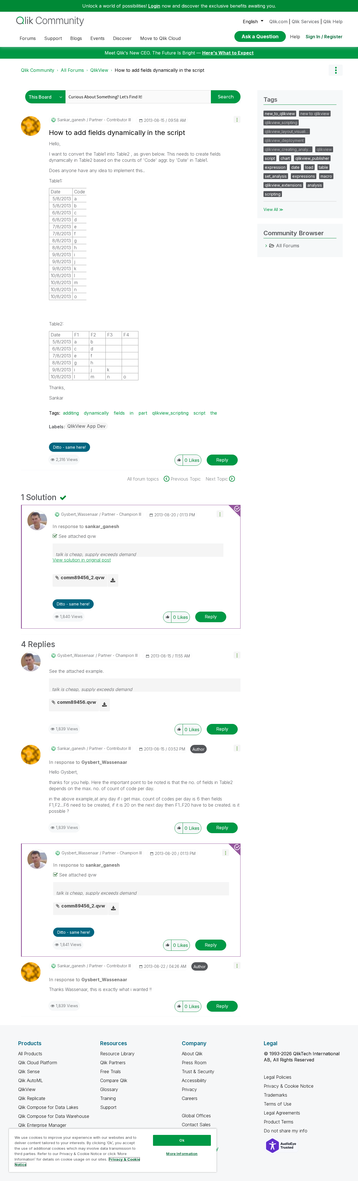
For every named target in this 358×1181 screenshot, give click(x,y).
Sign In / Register (324, 36)
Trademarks (275, 1095)
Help (295, 36)
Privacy (189, 1089)
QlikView (99, 70)
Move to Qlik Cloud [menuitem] (160, 38)
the (213, 413)
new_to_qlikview (280, 113)
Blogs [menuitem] (76, 38)
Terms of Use (277, 1104)
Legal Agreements (282, 1113)
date (295, 167)
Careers (189, 1098)
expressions (303, 176)
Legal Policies (277, 1077)
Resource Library (117, 1053)
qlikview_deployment (284, 140)
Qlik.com (278, 21)
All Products (30, 1053)
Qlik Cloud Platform (37, 1062)
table (323, 167)
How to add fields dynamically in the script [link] (159, 70)
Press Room (194, 1062)
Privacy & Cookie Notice (289, 1086)
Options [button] (336, 70)
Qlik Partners (113, 1062)
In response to (86, 526)
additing (71, 413)
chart (285, 158)
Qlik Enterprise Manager (42, 1125)
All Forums (72, 70)
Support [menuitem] (53, 38)
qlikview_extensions (283, 185)
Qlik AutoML (30, 1080)
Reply (222, 460)
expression (275, 167)
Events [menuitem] (97, 38)
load (309, 167)
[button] (237, 119)
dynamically (96, 413)
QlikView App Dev (86, 426)
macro (326, 176)
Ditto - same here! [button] (69, 447)
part (142, 413)
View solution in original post (82, 560)
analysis (314, 185)
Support (108, 1107)
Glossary (109, 1089)
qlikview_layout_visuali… (286, 131)
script (199, 413)
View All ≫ (273, 209)
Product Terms (278, 1122)
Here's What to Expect (228, 53)
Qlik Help (333, 21)
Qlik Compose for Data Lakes (48, 1107)
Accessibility (194, 1080)
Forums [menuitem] (28, 38)
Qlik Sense (29, 1071)
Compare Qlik (113, 1080)
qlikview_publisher (312, 158)
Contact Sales (196, 1124)
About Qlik (192, 1053)
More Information (181, 1153)
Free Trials (110, 1071)
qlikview (324, 149)
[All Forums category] (266, 245)
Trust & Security (198, 1071)
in (131, 413)
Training (108, 1098)
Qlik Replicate (31, 1098)
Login (154, 6)
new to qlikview (314, 113)
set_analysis (276, 176)
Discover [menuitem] (122, 38)
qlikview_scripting (170, 413)
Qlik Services (305, 21)
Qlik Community (37, 70)
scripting (273, 194)
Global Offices (196, 1115)
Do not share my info (286, 1131)
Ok (181, 1140)
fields (119, 413)
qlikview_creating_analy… (288, 149)
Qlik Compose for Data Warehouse (53, 1116)
